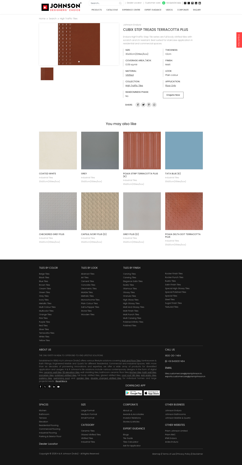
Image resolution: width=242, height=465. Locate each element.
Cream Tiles (45, 288)
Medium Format (89, 414)
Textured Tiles (171, 307)
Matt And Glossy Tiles (133, 307)
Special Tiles (171, 295)
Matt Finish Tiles (130, 310)
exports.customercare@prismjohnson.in (185, 376)
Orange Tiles (45, 314)
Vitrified (129, 75)
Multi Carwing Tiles (132, 318)
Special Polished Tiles (175, 292)
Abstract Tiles (87, 273)
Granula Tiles (129, 296)
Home (42, 18)
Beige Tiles (44, 273)
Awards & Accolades (133, 414)
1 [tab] (79, 61)
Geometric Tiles (89, 288)
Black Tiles (44, 277)
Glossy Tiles (129, 292)
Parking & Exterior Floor (50, 436)
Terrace (43, 418)
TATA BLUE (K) (173, 173)
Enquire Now (239, 40)
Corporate (183, 9)
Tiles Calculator (130, 441)
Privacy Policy (184, 454)
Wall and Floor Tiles (131, 360)
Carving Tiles (129, 273)
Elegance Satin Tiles (133, 281)
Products (97, 9)
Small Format (87, 418)
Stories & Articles (131, 421)
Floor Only (170, 85)
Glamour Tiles (130, 288)
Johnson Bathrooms (175, 414)
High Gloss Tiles (131, 299)
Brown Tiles (44, 285)
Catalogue (112, 9)
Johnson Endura (173, 410)
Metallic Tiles (45, 303)
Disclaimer (197, 454)
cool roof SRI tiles (131, 375)
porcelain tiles (46, 375)
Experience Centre (131, 9)
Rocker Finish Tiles (174, 273)
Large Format (88, 410)
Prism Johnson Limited (176, 430)
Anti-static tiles (148, 375)
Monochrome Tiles (90, 299)
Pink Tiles (43, 318)
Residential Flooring (48, 425)
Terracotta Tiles (46, 333)
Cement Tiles (87, 281)
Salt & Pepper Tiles (90, 307)
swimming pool (61, 378)
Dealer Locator (134, 2)
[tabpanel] (79, 44)
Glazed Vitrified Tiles (91, 434)
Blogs (126, 434)
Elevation (43, 421)
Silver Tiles (44, 329)
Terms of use (168, 454)
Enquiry (197, 9)
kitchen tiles (135, 372)
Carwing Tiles (129, 277)
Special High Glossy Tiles (177, 288)
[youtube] (199, 3)
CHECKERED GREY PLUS (51, 234)
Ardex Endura (171, 441)
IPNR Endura (171, 438)
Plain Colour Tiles (89, 303)
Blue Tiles (43, 281)
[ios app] (152, 392)
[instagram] (192, 3)
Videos (169, 9)
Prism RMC (170, 434)
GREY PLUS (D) (131, 234)
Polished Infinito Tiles (133, 322)
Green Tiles (44, 292)
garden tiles (82, 378)
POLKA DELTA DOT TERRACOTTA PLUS (183, 236)
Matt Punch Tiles (131, 314)
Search (53, 18)
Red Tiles (43, 325)
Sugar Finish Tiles (173, 303)
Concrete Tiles (88, 285)
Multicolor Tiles (46, 310)
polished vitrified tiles (65, 375)
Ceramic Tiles (88, 430)
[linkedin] (195, 3)
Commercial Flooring (49, 429)
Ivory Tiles (44, 299)
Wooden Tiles (87, 314)
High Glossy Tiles (131, 303)
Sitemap (156, 454)
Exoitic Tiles (128, 285)
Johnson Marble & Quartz (177, 418)
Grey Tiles (44, 296)
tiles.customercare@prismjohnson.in (183, 373)
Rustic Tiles (170, 281)
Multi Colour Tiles (47, 307)
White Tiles (44, 336)
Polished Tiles (129, 325)
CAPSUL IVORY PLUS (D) (94, 234)
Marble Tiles (87, 292)
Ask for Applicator (132, 445)
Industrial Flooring (48, 432)
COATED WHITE (47, 173)
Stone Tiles (86, 310)
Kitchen (42, 410)
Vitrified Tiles (87, 438)
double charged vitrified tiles (106, 378)
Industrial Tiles (88, 441)
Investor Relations (132, 418)
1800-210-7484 (173, 355)
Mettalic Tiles (87, 296)
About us (127, 410)
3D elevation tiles (71, 372)
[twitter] (188, 3)
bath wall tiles (149, 372)
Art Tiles (85, 277)
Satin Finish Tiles (173, 284)
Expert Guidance (153, 9)
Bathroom (44, 414)
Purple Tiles (44, 322)
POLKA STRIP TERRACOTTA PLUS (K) (140, 175)
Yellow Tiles (44, 340)
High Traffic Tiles (68, 18)
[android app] (133, 392)
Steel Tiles (170, 299)
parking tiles (45, 378)
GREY (84, 173)
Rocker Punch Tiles (174, 277)
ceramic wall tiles (52, 372)
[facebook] (184, 3)
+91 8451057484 (173, 3)
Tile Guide (128, 438)
